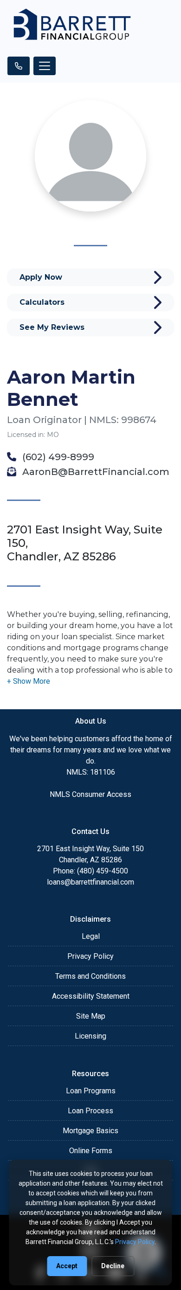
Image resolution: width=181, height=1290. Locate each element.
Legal (91, 936)
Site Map (90, 1016)
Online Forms (90, 1150)
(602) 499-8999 (57, 456)
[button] (28, 681)
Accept (67, 1266)
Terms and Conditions (90, 976)
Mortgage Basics (90, 1130)
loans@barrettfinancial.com (90, 882)
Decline (112, 1266)
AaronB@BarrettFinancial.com (94, 471)
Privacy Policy (90, 956)
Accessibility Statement (90, 996)
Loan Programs (91, 1090)
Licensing (90, 1036)
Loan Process (90, 1110)
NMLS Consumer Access (90, 794)
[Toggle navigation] (44, 66)
